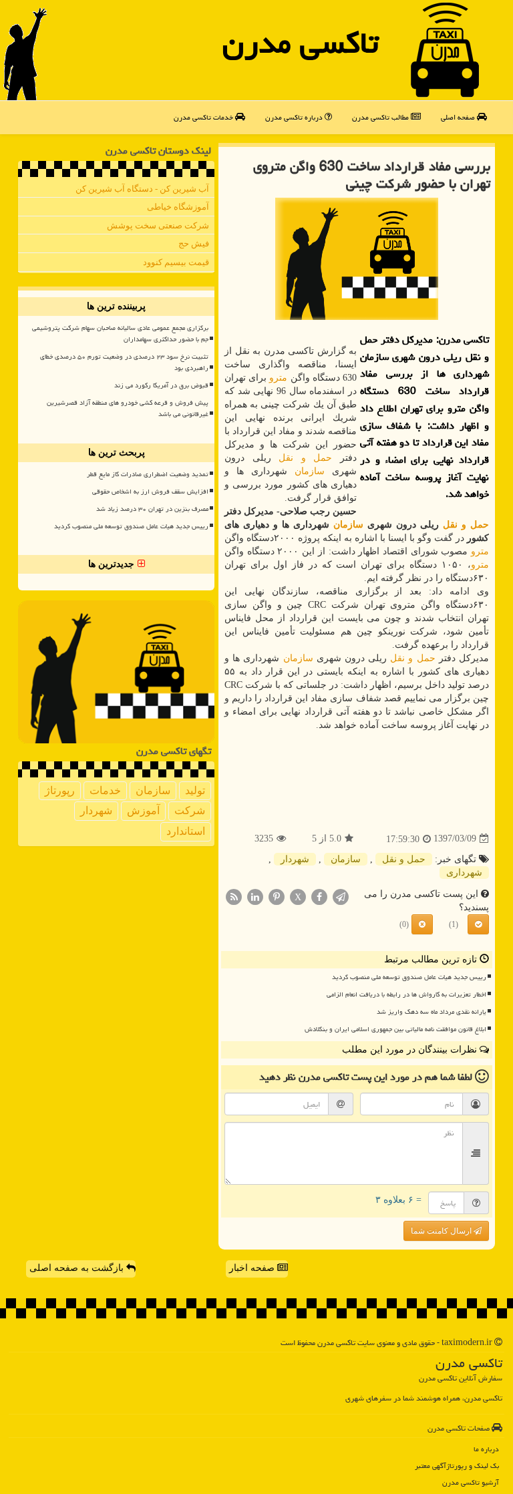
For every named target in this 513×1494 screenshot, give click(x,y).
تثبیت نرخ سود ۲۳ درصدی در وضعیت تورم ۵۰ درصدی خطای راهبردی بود (124, 362)
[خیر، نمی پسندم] (422, 924)
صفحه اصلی (459, 117)
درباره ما (486, 1449)
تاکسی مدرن (300, 42)
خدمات (105, 790)
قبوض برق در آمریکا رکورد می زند (161, 385)
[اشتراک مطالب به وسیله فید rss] (233, 896)
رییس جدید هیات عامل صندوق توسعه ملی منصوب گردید (409, 977)
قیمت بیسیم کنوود (176, 262)
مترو (278, 378)
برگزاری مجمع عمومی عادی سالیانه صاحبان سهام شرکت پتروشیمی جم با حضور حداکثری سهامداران (120, 333)
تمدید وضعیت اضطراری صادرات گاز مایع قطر (147, 474)
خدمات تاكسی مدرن (204, 117)
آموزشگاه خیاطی (178, 207)
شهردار (295, 859)
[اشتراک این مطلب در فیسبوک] (319, 896)
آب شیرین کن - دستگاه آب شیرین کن (142, 189)
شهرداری (464, 873)
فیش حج (193, 243)
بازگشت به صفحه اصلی (77, 1268)
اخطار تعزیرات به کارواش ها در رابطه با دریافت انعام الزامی (406, 994)
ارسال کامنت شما (442, 1231)
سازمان (310, 471)
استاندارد (185, 831)
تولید (195, 790)
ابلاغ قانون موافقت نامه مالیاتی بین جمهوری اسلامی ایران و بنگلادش (395, 1029)
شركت (189, 810)
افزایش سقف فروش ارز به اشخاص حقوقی (150, 491)
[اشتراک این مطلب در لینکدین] (255, 896)
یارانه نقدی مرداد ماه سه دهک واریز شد (431, 1011)
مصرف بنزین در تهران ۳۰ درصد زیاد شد (152, 509)
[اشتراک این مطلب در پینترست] (276, 896)
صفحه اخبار (253, 1268)
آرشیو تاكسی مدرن (470, 1482)
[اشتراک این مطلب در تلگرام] (340, 896)
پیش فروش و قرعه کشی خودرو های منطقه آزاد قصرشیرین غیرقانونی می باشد (127, 408)
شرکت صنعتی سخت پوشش (158, 225)
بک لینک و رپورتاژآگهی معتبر (457, 1466)
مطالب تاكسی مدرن (381, 117)
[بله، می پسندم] (478, 924)
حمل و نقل (305, 458)
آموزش (143, 810)
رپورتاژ (60, 790)
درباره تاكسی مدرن (295, 117)
